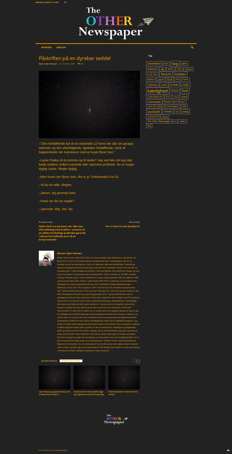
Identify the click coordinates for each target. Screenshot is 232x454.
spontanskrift (153, 117)
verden (182, 121)
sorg (185, 111)
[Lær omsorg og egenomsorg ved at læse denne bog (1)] (54, 377)
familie (179, 69)
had (177, 79)
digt (162, 69)
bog (175, 63)
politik (184, 106)
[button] (191, 47)
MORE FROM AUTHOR (71, 361)
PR (65, 2)
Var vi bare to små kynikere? (123, 226)
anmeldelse (154, 63)
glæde (161, 80)
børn (184, 63)
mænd (150, 106)
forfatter (180, 74)
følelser (151, 80)
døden (170, 69)
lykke (168, 97)
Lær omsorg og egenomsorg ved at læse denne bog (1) (54, 393)
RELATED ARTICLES (49, 361)
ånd (149, 126)
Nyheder (46, 47)
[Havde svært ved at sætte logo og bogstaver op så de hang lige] (89, 377)
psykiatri (154, 111)
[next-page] (138, 361)
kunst (164, 84)
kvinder (185, 85)
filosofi (166, 74)
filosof (155, 74)
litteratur (174, 91)
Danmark (152, 69)
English (61, 47)
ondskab (160, 107)
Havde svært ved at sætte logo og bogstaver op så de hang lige (89, 393)
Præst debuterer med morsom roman (123, 393)
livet (185, 91)
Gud (169, 79)
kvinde (174, 84)
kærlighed (158, 91)
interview (153, 84)
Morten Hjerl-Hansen (48, 64)
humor (185, 79)
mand (184, 96)
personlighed (172, 106)
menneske (154, 101)
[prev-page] (134, 361)
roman (168, 111)
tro (175, 121)
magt (176, 97)
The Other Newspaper (159, 121)
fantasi (188, 69)
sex (177, 111)
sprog (165, 117)
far (149, 74)
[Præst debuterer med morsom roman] (124, 377)
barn (166, 64)
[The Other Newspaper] (116, 24)
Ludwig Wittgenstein (155, 97)
